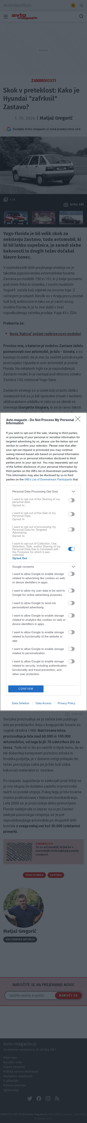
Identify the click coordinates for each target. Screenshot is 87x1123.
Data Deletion (20, 703)
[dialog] (43, 561)
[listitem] (43, 491)
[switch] (71, 500)
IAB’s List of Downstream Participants (48, 479)
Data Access (43, 703)
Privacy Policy (66, 703)
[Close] (79, 420)
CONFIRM (25, 688)
